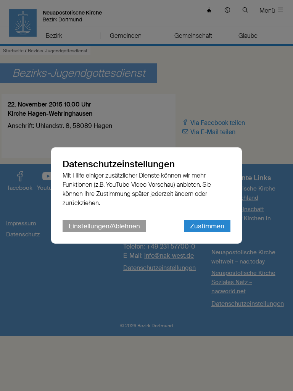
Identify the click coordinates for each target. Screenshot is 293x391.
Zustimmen (207, 226)
